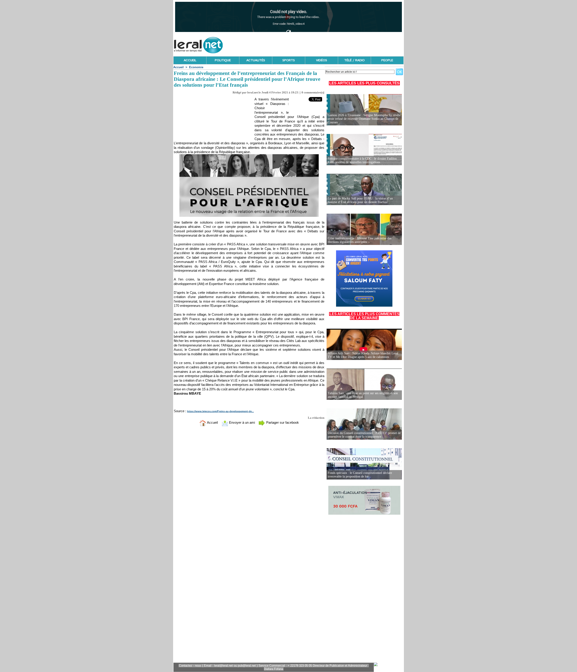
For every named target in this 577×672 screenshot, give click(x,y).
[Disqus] (249, 489)
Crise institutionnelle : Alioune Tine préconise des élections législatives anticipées (359, 240)
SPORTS (288, 60)
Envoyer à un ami (241, 422)
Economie (196, 67)
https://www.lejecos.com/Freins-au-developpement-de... (220, 411)
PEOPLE (387, 60)
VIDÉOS (321, 60)
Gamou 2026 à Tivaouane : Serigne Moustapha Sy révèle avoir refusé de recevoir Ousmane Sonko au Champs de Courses (364, 118)
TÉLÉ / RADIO (354, 60)
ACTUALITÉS (255, 60)
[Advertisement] (322, 44)
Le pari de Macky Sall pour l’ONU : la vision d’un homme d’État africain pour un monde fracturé (360, 200)
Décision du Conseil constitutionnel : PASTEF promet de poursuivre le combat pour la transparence (364, 434)
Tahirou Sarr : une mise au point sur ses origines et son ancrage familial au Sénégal (363, 394)
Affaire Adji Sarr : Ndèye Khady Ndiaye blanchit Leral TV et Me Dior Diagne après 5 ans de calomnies (363, 355)
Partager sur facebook (282, 422)
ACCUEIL (190, 60)
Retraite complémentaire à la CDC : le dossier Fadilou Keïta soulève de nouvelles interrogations (362, 160)
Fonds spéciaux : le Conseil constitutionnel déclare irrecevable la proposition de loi (360, 474)
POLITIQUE (223, 60)
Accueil (178, 67)
